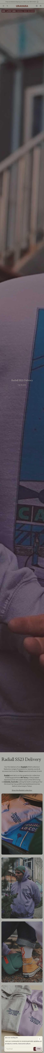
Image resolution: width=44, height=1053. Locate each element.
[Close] (40, 1039)
